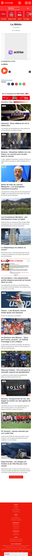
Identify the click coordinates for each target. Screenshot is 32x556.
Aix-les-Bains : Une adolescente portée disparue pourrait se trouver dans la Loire (16, 280)
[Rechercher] (26, 2)
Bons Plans (12, 19)
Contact (16, 506)
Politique (26, 19)
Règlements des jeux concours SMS (16, 547)
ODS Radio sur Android (16, 541)
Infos (20, 19)
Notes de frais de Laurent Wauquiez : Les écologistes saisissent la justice (12, 187)
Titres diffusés (16, 510)
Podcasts (16, 532)
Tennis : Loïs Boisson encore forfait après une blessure (13, 312)
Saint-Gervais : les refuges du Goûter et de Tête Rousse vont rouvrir (14, 464)
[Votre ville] (19, 2)
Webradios (16, 534)
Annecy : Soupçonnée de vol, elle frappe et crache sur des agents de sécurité (16, 401)
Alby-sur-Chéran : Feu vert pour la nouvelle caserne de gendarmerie (15, 371)
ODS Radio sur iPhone (16, 539)
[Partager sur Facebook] (8, 85)
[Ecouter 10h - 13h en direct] (16, 98)
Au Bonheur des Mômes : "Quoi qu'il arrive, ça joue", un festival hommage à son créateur (14, 340)
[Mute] (28, 8)
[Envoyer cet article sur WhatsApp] (20, 85)
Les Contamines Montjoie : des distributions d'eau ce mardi (14, 218)
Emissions (16, 526)
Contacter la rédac (16, 520)
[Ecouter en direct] (29, 2)
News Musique (16, 518)
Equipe (16, 508)
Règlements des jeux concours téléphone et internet (16, 549)
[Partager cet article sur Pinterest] (16, 85)
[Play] (2, 12)
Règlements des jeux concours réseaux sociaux (16, 545)
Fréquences (16, 511)
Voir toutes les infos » (16, 477)
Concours (16, 528)
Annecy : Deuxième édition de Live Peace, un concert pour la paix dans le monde (16, 154)
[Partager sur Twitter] (12, 85)
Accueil (3, 19)
